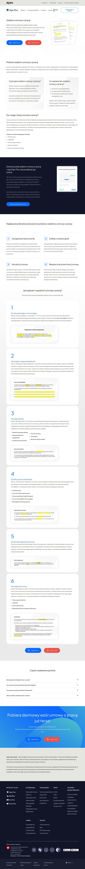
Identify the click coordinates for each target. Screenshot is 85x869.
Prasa (55, 795)
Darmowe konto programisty (44, 802)
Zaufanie (60, 2)
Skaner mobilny (30, 800)
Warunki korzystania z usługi (25, 864)
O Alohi (55, 792)
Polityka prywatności (36, 864)
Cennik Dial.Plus (30, 827)
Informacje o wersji (45, 830)
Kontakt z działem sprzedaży (71, 2)
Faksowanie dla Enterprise (30, 805)
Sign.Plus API (43, 795)
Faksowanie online (31, 797)
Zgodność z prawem (59, 803)
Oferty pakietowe (31, 833)
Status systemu (44, 833)
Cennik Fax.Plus (30, 830)
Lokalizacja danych (72, 805)
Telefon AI (28, 795)
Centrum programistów (46, 792)
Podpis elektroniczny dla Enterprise (31, 810)
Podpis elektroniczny (31, 792)
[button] (23, 10)
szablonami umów (22, 72)
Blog (41, 827)
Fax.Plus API (43, 797)
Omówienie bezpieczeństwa (71, 799)
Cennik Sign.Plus (30, 824)
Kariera (55, 797)
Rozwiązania (53, 2)
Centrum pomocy (45, 824)
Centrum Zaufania (72, 794)
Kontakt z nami (58, 806)
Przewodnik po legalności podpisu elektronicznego (72, 811)
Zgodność (70, 803)
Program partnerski (59, 800)
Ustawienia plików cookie (48, 864)
